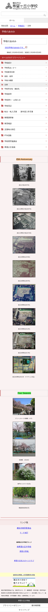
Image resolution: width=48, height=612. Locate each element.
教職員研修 (8, 118)
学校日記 (8, 106)
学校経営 (8, 94)
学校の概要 (8, 80)
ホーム (12, 20)
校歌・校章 (8, 76)
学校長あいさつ (10, 68)
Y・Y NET (24, 533)
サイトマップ (24, 610)
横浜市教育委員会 (24, 528)
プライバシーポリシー (12, 605)
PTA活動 (7, 135)
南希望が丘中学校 (24, 547)
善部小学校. (24, 551)
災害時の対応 (9, 129)
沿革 (6, 85)
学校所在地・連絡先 (11, 89)
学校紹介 (21, 26)
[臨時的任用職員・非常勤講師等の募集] (24, 579)
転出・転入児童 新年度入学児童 (18, 112)
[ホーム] (24, 6)
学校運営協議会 (10, 141)
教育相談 (8, 123)
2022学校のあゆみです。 (15, 48)
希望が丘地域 (9, 147)
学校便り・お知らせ (12, 100)
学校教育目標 (9, 72)
